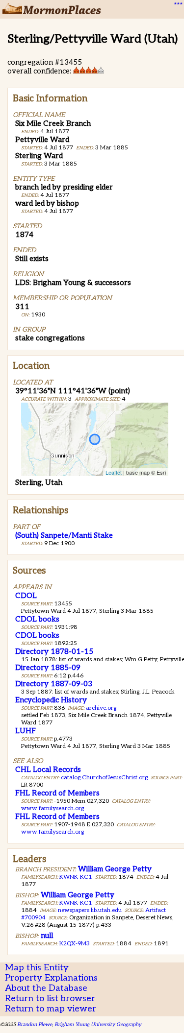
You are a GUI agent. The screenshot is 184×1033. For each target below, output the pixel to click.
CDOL (26, 595)
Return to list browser (50, 998)
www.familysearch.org (52, 808)
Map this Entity (37, 967)
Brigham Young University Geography (97, 1024)
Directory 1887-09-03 (53, 683)
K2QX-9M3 (74, 943)
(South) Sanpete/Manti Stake (64, 535)
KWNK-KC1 (75, 877)
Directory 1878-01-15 (54, 651)
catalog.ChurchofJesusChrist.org (104, 777)
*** (177, 5)
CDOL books (37, 619)
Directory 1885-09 (47, 667)
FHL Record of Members (57, 793)
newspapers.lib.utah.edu (90, 910)
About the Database (46, 988)
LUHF (25, 730)
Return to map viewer (50, 1009)
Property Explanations (51, 978)
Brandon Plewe (34, 1024)
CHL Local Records (48, 769)
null (47, 935)
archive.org (101, 708)
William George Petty (115, 869)
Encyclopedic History (51, 700)
